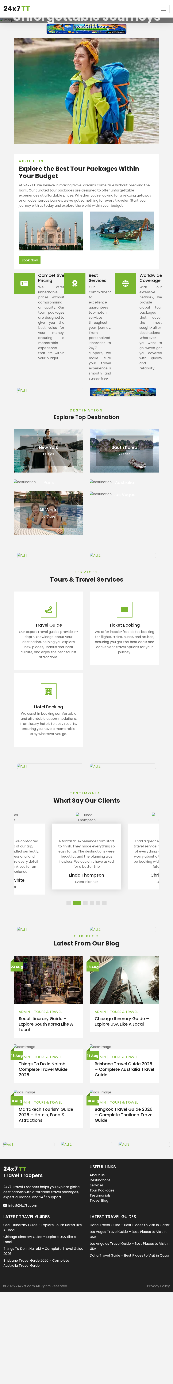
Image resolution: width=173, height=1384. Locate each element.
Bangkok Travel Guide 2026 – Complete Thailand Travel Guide (124, 1114)
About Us (97, 1175)
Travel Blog (99, 1200)
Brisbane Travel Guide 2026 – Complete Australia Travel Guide (124, 1069)
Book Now (30, 260)
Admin (24, 1011)
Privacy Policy (158, 1286)
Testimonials (100, 1195)
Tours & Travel (48, 1011)
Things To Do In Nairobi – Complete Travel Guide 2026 (45, 1069)
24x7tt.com (25, 1286)
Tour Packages (102, 1190)
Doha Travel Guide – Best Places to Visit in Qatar (130, 1225)
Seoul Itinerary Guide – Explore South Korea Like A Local (46, 1024)
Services (97, 1185)
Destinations (100, 1180)
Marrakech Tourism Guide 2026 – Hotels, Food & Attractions (46, 1114)
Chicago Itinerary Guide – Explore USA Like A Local (122, 1021)
